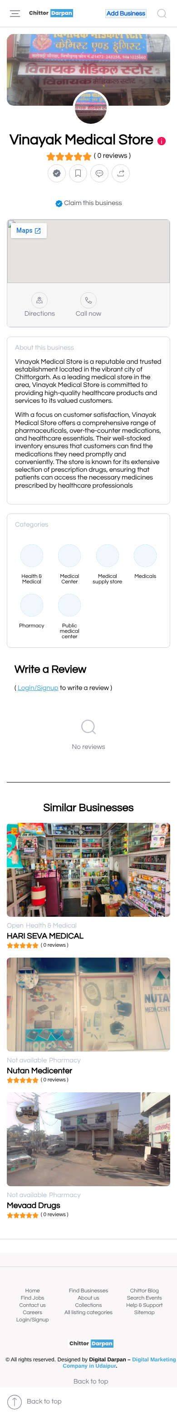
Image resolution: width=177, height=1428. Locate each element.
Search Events (144, 1298)
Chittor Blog (144, 1291)
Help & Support (144, 1305)
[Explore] (15, 13)
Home (32, 1291)
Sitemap (144, 1313)
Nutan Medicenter (39, 1070)
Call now (89, 314)
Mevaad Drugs (33, 1205)
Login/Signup (32, 1320)
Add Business (126, 13)
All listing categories (88, 1313)
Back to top (91, 1382)
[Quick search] (161, 13)
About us (88, 1298)
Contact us (33, 1305)
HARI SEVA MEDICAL (45, 936)
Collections (88, 1305)
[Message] (99, 173)
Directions (40, 314)
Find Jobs (32, 1298)
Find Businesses (88, 1291)
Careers (32, 1313)
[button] (57, 173)
